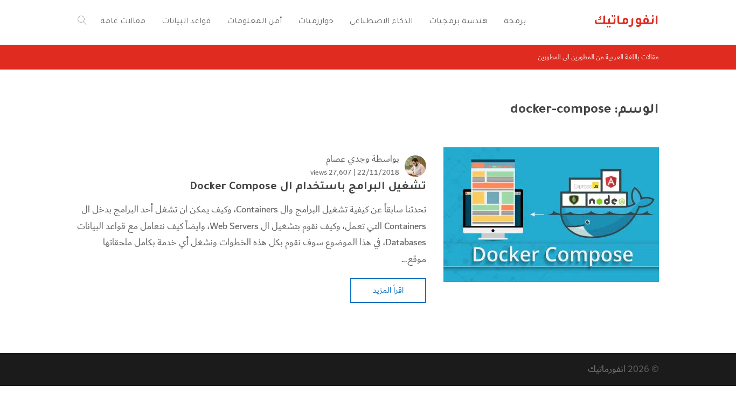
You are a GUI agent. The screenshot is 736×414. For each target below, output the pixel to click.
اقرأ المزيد (388, 290)
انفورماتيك (607, 369)
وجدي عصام (348, 159)
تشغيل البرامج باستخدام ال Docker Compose (308, 188)
